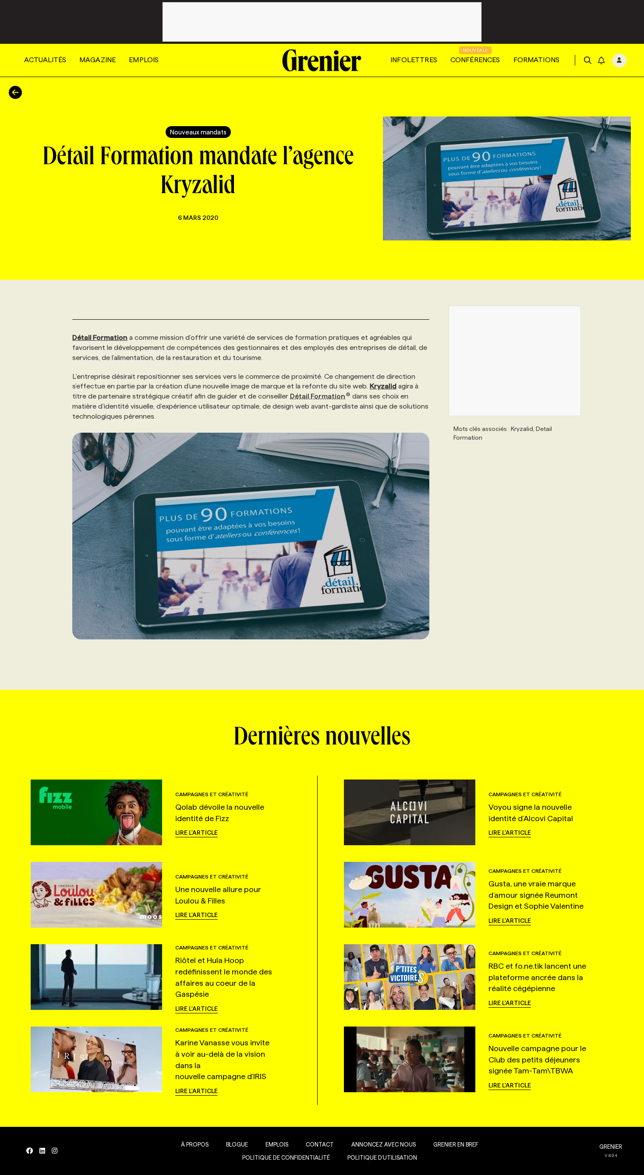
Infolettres (413, 60)
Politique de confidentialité (286, 1157)
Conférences (475, 60)
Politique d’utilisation (382, 1157)
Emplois (144, 60)
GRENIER (610, 1146)
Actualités (45, 60)
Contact (320, 1144)
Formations (536, 60)
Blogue (237, 1144)
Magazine (97, 60)
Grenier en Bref (455, 1144)
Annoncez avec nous (383, 1144)
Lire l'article (196, 832)
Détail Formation (317, 396)
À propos (195, 1144)
